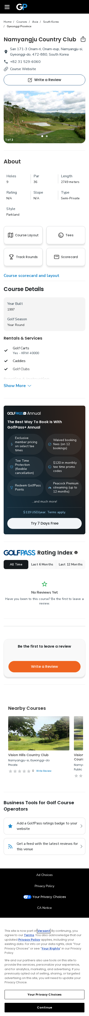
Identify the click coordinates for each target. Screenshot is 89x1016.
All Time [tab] (16, 564)
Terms (29, 935)
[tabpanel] (44, 117)
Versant (43, 931)
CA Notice (44, 908)
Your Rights (51, 948)
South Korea (51, 22)
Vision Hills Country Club (28, 755)
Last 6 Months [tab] (42, 564)
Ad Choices (44, 875)
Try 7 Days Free (44, 523)
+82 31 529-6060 (25, 61)
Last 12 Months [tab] (71, 564)
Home (7, 22)
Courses (21, 22)
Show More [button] (15, 385)
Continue (44, 1007)
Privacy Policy (44, 886)
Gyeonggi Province (19, 26)
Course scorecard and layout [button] (31, 275)
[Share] (83, 39)
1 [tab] (42, 136)
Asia (35, 22)
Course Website (23, 69)
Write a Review (44, 666)
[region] (44, 967)
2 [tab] (47, 136)
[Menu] (7, 7)
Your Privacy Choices (49, 897)
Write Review (43, 771)
